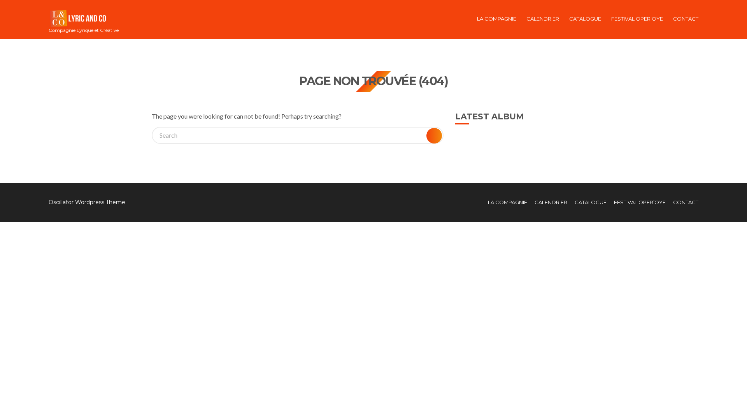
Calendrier (542, 19)
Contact (685, 19)
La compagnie (496, 19)
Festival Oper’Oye (637, 19)
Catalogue (585, 19)
